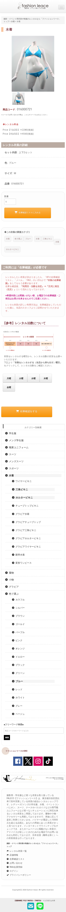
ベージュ (19, 714)
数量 (6, 196)
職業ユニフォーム (18, 447)
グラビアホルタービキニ (27, 538)
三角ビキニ (21, 489)
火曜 (21, 378)
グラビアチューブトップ (27, 522)
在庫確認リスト (17, 859)
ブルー (18, 681)
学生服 (12, 433)
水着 (13, 21)
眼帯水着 (19, 554)
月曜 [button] (9, 378)
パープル (19, 632)
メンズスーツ (16, 461)
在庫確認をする (28, 411)
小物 (11, 579)
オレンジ (19, 648)
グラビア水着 (21, 514)
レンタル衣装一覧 (18, 851)
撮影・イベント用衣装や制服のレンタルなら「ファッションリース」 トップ (34, 844)
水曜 (33, 378)
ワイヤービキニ (23, 481)
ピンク (18, 640)
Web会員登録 (15, 867)
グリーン (19, 673)
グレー (18, 705)
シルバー (19, 607)
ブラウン (19, 616)
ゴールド (19, 624)
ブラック (19, 665)
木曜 (46, 378)
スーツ (12, 454)
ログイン (13, 871)
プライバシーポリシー (20, 875)
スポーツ (13, 468)
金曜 (9, 387)
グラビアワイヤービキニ (27, 546)
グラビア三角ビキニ (25, 530)
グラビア (13, 586)
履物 (11, 572)
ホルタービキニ (23, 497)
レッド (18, 689)
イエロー (19, 656)
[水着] (33, 63)
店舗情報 (13, 855)
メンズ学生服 (16, 440)
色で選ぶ (13, 593)
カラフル (19, 599)
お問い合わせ (15, 863)
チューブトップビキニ (26, 505)
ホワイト (19, 697)
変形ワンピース (23, 563)
